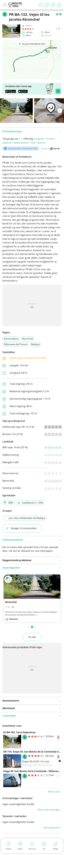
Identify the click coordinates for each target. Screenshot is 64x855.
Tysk (32, 142)
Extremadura (11, 338)
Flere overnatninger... (50, 809)
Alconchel (27, 338)
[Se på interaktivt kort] (32, 77)
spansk (41, 142)
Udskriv (20, 849)
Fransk (50, 138)
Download (32, 849)
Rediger (55, 849)
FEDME (28, 25)
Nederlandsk (21, 142)
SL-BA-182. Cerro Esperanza (19, 732)
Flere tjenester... (53, 827)
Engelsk (40, 138)
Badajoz (35, 344)
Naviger (8, 849)
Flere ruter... (55, 791)
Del (44, 849)
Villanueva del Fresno (16, 344)
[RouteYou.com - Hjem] (15, 4)
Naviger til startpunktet (24, 528)
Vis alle (32, 637)
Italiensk (7, 142)
